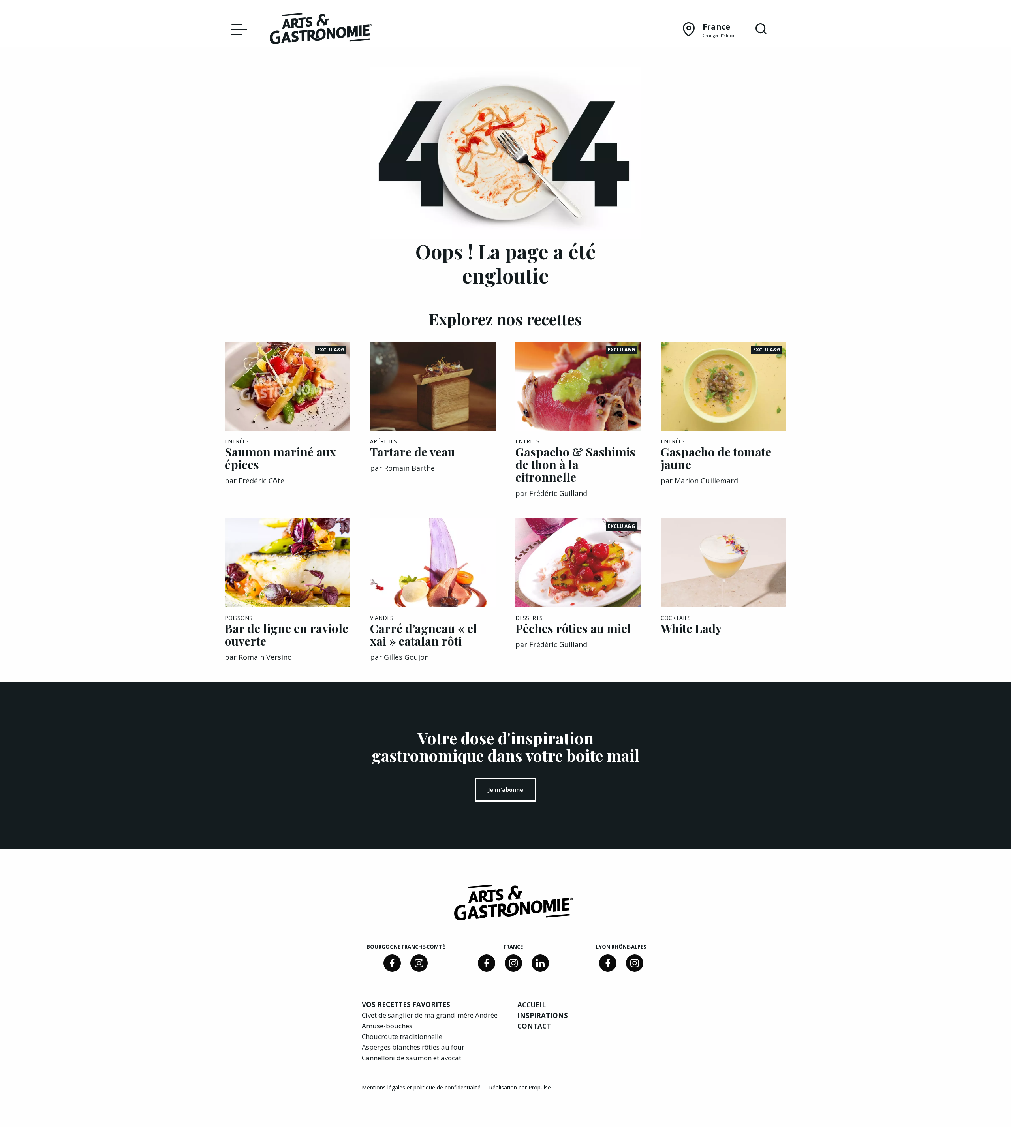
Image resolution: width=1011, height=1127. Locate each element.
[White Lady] (723, 562)
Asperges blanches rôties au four (413, 1047)
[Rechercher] (761, 29)
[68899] (540, 963)
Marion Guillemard (706, 480)
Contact (534, 1026)
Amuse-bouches (387, 1025)
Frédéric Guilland (558, 493)
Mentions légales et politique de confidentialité (422, 1087)
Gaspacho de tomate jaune (716, 458)
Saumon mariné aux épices (280, 458)
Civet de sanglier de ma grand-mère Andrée (430, 1015)
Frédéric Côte (261, 480)
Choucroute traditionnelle (402, 1036)
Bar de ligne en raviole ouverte (286, 634)
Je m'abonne (505, 789)
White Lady (691, 628)
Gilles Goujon (406, 657)
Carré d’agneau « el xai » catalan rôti (423, 634)
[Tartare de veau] (433, 386)
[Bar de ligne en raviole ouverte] (287, 562)
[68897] (419, 963)
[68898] (392, 963)
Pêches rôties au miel (573, 628)
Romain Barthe (409, 468)
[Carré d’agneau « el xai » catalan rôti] (433, 562)
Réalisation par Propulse (520, 1087)
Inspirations (542, 1015)
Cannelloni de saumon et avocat (411, 1057)
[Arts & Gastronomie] (321, 30)
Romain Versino (265, 657)
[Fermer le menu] (237, 29)
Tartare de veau (412, 452)
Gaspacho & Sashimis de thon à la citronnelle (575, 464)
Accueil (531, 1004)
